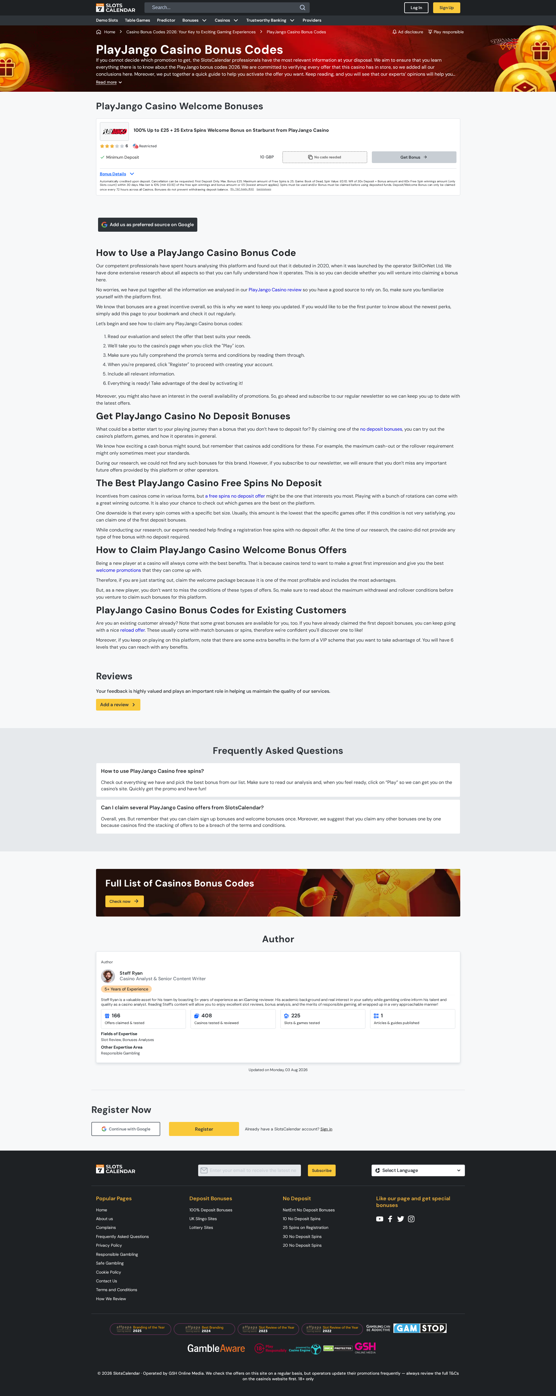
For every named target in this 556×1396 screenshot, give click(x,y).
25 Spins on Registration (305, 1227)
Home (101, 1210)
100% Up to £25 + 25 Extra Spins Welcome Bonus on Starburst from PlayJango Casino (231, 130)
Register (204, 1129)
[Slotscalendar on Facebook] (392, 1218)
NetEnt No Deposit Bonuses (309, 1210)
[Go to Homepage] (115, 7)
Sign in (326, 1129)
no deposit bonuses (381, 429)
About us (104, 1218)
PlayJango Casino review (275, 290)
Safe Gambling (110, 1263)
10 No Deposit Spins (301, 1218)
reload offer (132, 630)
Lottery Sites (201, 1227)
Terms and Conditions (116, 1289)
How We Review (111, 1298)
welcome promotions (118, 570)
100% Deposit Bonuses (210, 1210)
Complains (106, 1227)
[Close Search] (303, 7)
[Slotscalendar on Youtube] (381, 1218)
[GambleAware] (267, 189)
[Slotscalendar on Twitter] (402, 1218)
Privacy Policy (109, 1245)
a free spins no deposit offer (235, 496)
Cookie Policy (108, 1272)
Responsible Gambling (117, 1254)
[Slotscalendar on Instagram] (413, 1218)
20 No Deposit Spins (302, 1245)
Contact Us (106, 1281)
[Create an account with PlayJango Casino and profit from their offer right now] (242, 189)
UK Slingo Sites (203, 1218)
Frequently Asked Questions (122, 1236)
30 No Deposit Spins (302, 1236)
